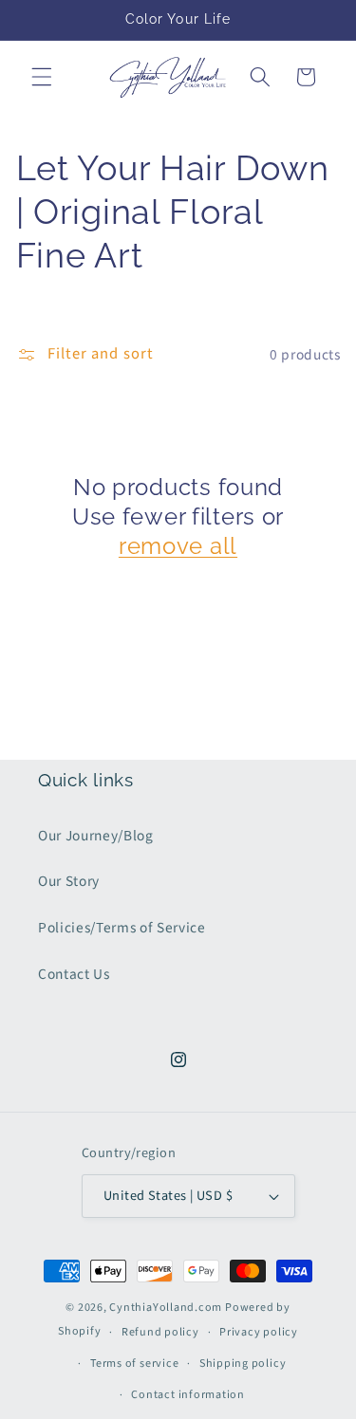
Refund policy (160, 1332)
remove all (178, 546)
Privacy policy (258, 1332)
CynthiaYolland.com (165, 1307)
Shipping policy (243, 1363)
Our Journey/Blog (96, 835)
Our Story (69, 881)
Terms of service (134, 1363)
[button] (42, 77)
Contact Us (74, 974)
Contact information (188, 1395)
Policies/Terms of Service (122, 927)
